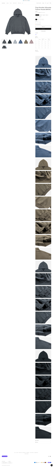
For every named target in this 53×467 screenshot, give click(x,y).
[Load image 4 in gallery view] (20, 41)
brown (37, 16)
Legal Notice (27, 452)
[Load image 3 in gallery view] (15, 41)
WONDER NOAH (4, 465)
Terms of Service (32, 452)
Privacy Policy (20, 452)
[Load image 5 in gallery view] (25, 41)
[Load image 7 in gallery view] (4, 47)
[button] (8, 3)
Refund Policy (24, 452)
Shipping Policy (36, 452)
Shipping (39, 12)
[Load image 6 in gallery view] (31, 41)
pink (40, 16)
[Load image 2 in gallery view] (9, 41)
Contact (17, 452)
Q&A (15, 452)
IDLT (35, 34)
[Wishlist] (49, 3)
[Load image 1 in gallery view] (4, 41)
